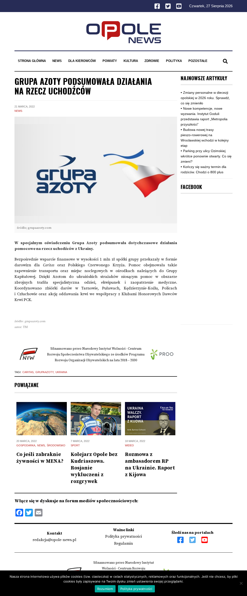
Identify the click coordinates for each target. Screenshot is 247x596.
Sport (75, 445)
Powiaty (110, 61)
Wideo (129, 445)
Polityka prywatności (123, 536)
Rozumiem (105, 589)
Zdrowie (151, 61)
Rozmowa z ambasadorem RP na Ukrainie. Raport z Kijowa (150, 464)
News (57, 61)
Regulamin (123, 543)
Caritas (28, 372)
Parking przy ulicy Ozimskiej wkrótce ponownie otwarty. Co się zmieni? (206, 156)
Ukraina (61, 372)
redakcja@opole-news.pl (54, 539)
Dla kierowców (82, 61)
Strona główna (32, 61)
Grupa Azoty (44, 372)
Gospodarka (25, 445)
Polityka (174, 61)
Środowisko (56, 445)
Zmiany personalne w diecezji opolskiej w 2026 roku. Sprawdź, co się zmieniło (205, 98)
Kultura (131, 61)
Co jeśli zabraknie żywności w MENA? (39, 457)
